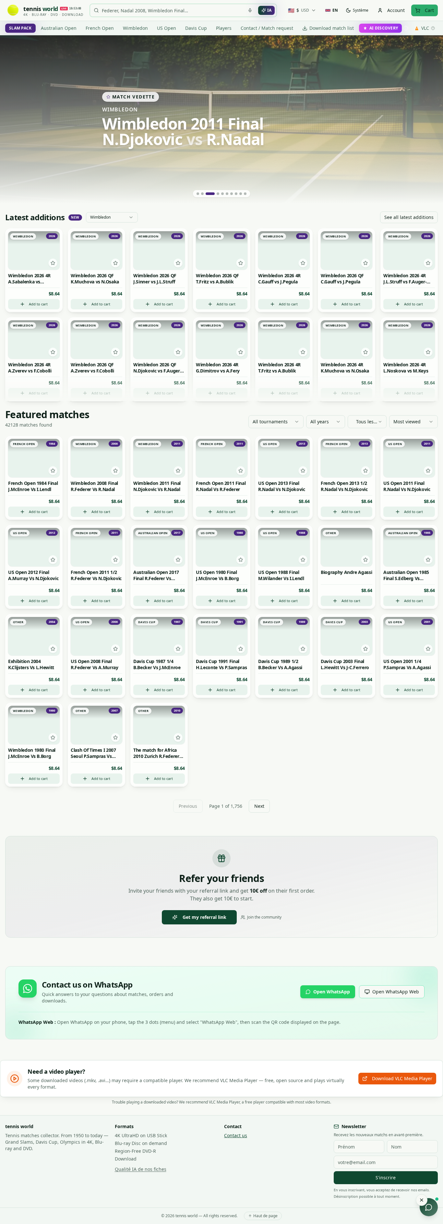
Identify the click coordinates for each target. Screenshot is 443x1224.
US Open (166, 28)
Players (224, 28)
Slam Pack (20, 28)
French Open (100, 28)
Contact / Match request (267, 28)
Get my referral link (204, 917)
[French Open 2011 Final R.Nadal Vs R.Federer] (221, 119)
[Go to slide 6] (227, 193)
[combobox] (112, 217)
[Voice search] (250, 10)
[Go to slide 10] (245, 193)
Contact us (235, 1135)
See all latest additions (409, 217)
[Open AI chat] (429, 1207)
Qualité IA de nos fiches (140, 1169)
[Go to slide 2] (202, 193)
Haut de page (265, 1215)
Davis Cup (196, 28)
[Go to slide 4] (214, 193)
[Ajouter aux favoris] (53, 263)
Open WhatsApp (331, 992)
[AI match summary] (33, 237)
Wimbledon (135, 28)
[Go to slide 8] (236, 193)
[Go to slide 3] (207, 193)
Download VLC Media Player (402, 1078)
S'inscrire (386, 1177)
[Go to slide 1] (198, 193)
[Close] (421, 1200)
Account (396, 10)
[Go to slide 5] (222, 193)
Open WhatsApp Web (395, 992)
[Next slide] (430, 119)
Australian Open (59, 28)
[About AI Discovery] (405, 28)
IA (269, 10)
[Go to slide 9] (240, 193)
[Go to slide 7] (231, 193)
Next (259, 806)
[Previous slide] (13, 119)
